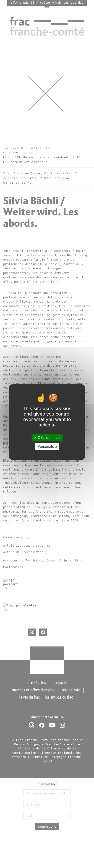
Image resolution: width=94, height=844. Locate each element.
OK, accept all (48, 437)
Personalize (47, 446)
